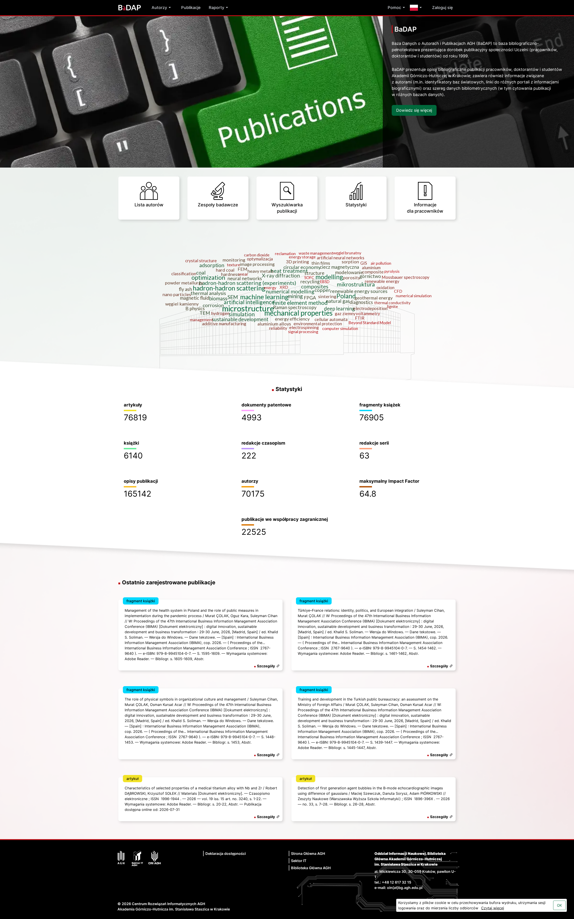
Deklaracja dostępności (225, 853)
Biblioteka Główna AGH (311, 868)
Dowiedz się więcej (414, 110)
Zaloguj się (442, 7)
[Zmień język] (417, 8)
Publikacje (191, 7)
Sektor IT (299, 860)
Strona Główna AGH (308, 853)
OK (559, 905)
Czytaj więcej (492, 908)
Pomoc (394, 7)
